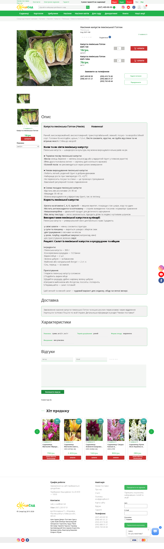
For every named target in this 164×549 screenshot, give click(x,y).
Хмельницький (70, 522)
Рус (137, 2)
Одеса (74, 519)
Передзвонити (136, 82)
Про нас (20, 3)
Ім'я (125, 503)
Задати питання (135, 76)
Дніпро (62, 519)
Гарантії (66, 2)
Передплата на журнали (136, 487)
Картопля (38, 13)
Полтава (68, 519)
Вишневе (73, 530)
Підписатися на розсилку (136, 525)
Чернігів (61, 526)
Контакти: (55, 500)
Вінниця (62, 522)
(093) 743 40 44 (106, 81)
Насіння (68, 13)
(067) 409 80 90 (86, 76)
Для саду (96, 13)
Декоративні (111, 13)
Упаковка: (20, 143)
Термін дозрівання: (84, 333)
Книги (125, 13)
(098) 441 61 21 (86, 79)
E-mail (126, 510)
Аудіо (122, 2)
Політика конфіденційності (102, 497)
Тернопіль (63, 524)
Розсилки (127, 517)
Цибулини (53, 13)
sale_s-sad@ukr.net (58, 504)
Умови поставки (102, 486)
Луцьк (69, 524)
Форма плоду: (116, 333)
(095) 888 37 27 (106, 79)
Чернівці (74, 526)
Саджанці (24, 13)
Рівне (74, 524)
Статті (129, 2)
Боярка (53, 532)
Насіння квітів (82, 13)
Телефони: (100, 513)
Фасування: (48, 340)
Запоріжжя (54, 524)
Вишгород (66, 530)
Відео (114, 2)
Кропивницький (56, 528)
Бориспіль (76, 528)
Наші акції (140, 13)
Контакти (36, 2)
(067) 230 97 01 (59, 507)
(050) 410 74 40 (106, 76)
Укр (141, 2)
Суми (52, 522)
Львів (57, 522)
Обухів (58, 532)
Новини (129, 519)
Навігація (100, 482)
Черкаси (67, 526)
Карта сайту (100, 502)
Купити (140, 48)
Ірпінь (59, 530)
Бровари (53, 530)
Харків (56, 519)
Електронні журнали (51, 2)
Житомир (54, 526)
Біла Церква (67, 528)
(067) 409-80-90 (105, 7)
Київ (52, 519)
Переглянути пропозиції (51, 458)
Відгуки (98, 506)
